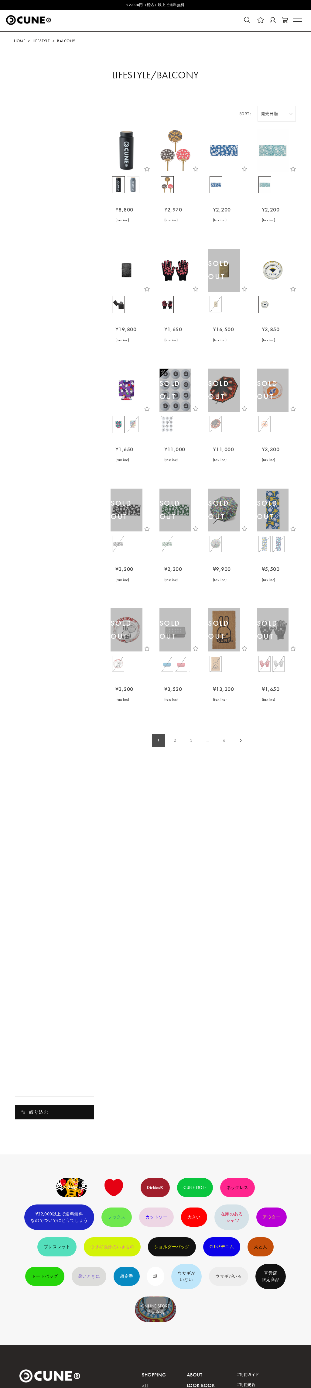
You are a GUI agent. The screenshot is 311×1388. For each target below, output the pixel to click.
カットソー (156, 1217)
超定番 (126, 1276)
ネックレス (237, 1187)
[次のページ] (240, 740)
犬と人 (260, 1246)
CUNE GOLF (194, 1187)
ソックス (116, 1217)
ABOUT (194, 1375)
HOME (20, 41)
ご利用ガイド (247, 1374)
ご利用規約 (245, 1384)
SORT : (245, 113)
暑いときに (89, 1276)
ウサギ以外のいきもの (112, 1246)
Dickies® (155, 1187)
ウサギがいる (228, 1276)
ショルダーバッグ (172, 1246)
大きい (193, 1217)
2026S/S (71, 1187)
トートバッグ (45, 1276)
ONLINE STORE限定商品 (155, 1309)
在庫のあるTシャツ (232, 1217)
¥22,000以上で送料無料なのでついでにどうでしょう (59, 1217)
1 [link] (158, 740)
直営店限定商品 (270, 1276)
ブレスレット (57, 1246)
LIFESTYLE (41, 41)
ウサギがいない (186, 1276)
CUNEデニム (222, 1246)
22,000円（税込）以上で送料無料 (155, 5)
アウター (271, 1217)
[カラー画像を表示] (118, 185)
